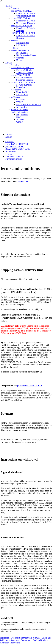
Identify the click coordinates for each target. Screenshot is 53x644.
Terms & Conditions (19, 109)
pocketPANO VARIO (20, 18)
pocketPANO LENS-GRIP (29, 386)
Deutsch (9, 6)
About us (20, 119)
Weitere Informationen (20, 50)
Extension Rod (22, 43)
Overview (15, 65)
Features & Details (24, 70)
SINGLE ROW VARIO (21, 25)
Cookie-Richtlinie (40, 640)
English (8, 62)
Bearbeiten (15, 643)
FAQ (18, 117)
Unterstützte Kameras (25, 16)
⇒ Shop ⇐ (15, 48)
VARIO (19, 102)
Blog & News (22, 53)
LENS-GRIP (22, 45)
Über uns (20, 58)
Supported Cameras (24, 72)
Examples (20, 87)
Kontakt (19, 60)
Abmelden (5, 643)
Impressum (4, 638)
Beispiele (20, 30)
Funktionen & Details (25, 13)
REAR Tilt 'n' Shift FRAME (23, 33)
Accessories (16, 90)
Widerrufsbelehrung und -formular (25, 638)
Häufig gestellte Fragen (26, 55)
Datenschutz (26, 640)
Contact (19, 122)
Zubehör (14, 40)
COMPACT (21, 100)
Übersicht (15, 8)
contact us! (23, 181)
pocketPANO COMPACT (22, 11)
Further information (19, 112)
